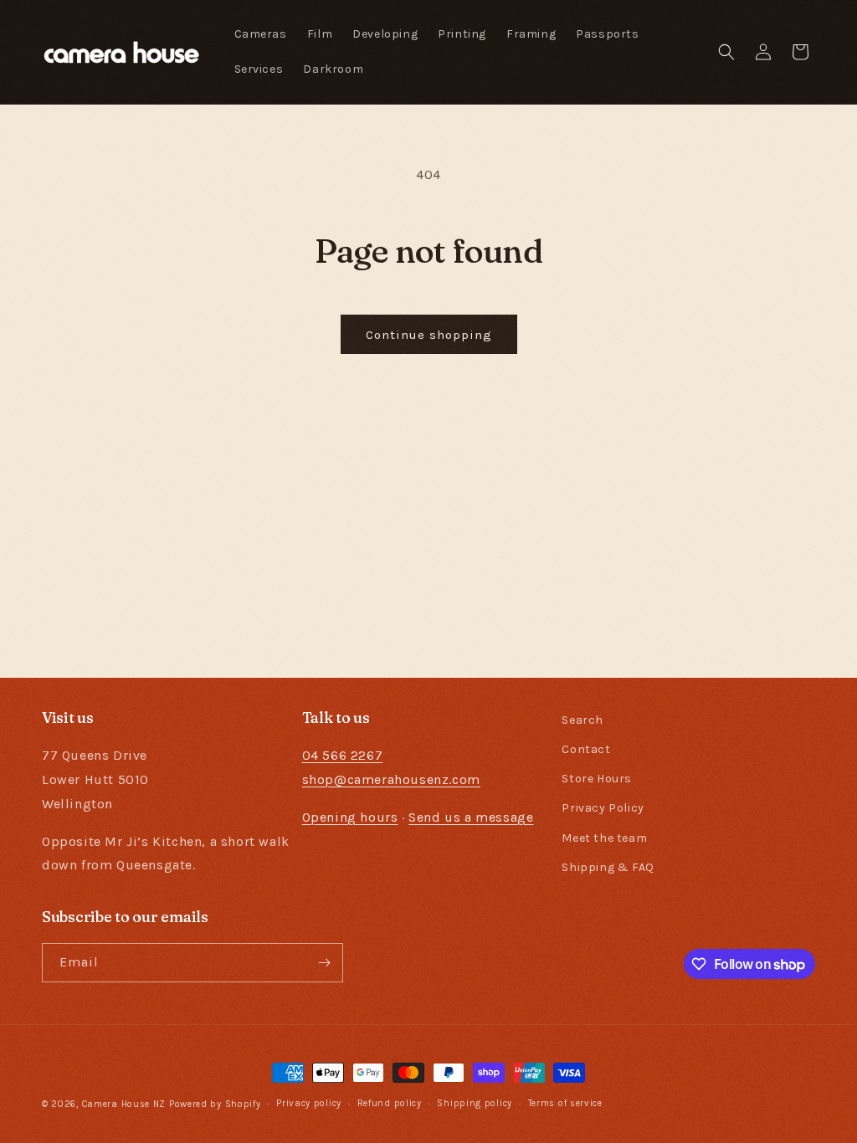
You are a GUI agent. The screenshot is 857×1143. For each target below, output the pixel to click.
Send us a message (470, 817)
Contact (586, 749)
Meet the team (604, 838)
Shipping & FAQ (608, 867)
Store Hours (597, 778)
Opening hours (350, 817)
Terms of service (565, 1103)
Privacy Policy (603, 808)
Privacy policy (308, 1103)
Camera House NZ (124, 1104)
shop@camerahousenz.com (391, 779)
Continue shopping (429, 334)
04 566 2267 (342, 755)
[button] (726, 51)
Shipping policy (474, 1103)
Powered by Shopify (215, 1104)
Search (582, 720)
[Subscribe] (323, 962)
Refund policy (389, 1103)
